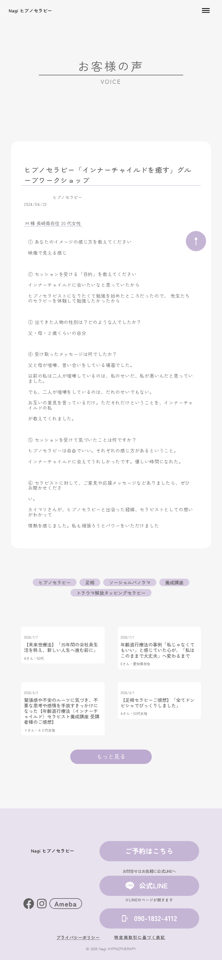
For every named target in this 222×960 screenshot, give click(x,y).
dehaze (205, 10)
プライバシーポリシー (78, 937)
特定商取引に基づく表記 (139, 937)
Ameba (65, 904)
